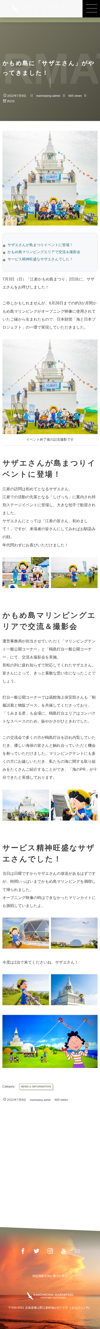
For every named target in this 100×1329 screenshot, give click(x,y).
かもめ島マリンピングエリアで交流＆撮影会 (44, 252)
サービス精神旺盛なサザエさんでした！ (40, 259)
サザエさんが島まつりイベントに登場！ (40, 245)
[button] (91, 8)
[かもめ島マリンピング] (39, 8)
